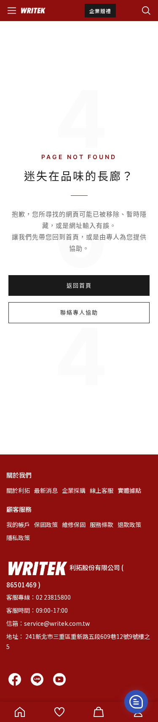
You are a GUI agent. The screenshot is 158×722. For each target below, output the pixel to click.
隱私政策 (18, 537)
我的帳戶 (18, 524)
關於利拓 (18, 490)
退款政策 (129, 524)
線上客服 (101, 490)
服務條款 (101, 524)
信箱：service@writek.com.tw (48, 623)
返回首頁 (79, 285)
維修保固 (74, 524)
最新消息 (46, 490)
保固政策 (46, 524)
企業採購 (74, 490)
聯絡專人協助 (79, 312)
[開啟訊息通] (136, 702)
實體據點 (129, 490)
